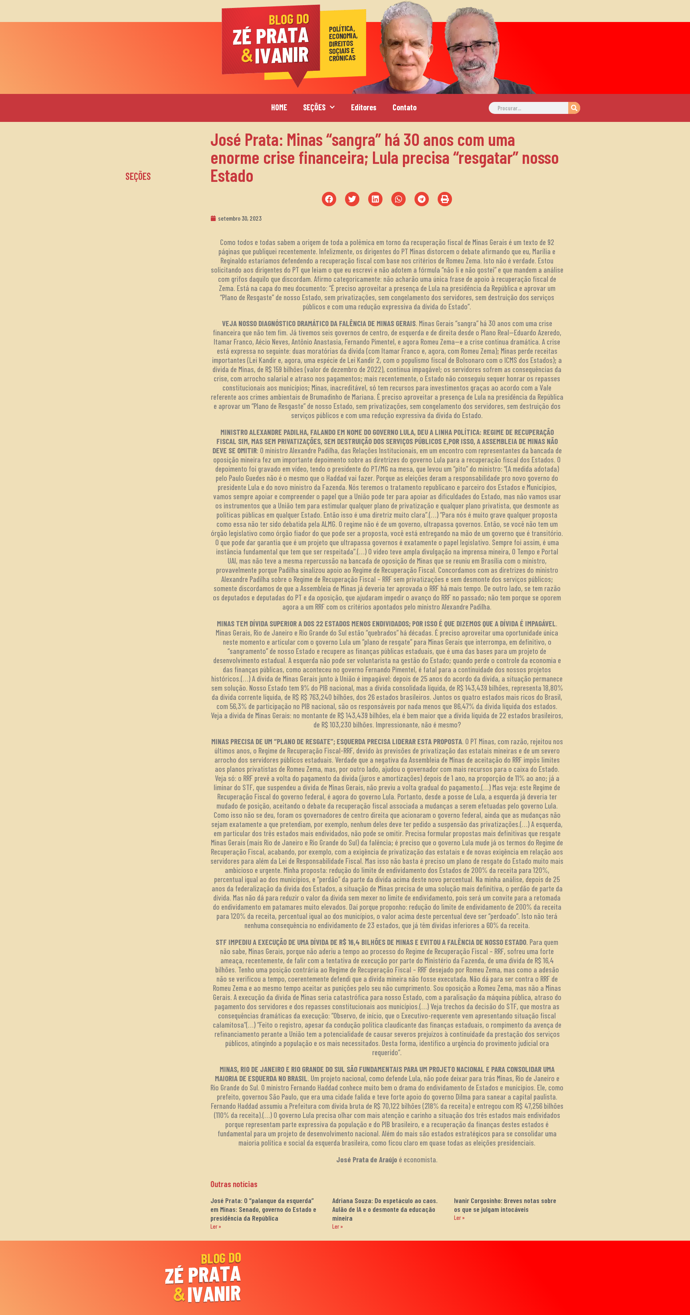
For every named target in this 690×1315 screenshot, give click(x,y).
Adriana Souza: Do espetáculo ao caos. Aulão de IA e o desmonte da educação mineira (385, 1209)
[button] (329, 199)
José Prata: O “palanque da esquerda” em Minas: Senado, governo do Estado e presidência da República (263, 1209)
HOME (279, 107)
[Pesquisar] (574, 108)
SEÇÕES (314, 107)
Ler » (215, 1226)
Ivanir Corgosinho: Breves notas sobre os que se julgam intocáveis (505, 1204)
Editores (364, 107)
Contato (404, 107)
